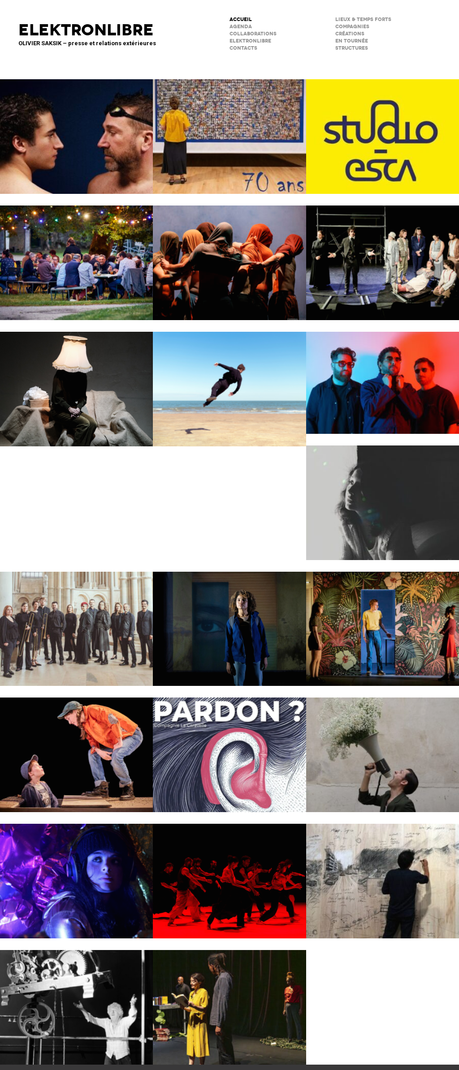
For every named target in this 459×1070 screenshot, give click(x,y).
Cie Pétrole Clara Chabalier (382, 497)
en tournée (351, 41)
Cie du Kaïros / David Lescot (76, 749)
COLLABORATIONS (253, 33)
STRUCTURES (351, 48)
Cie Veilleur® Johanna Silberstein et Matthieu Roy (382, 257)
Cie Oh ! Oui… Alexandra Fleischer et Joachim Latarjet (229, 623)
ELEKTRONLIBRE (250, 41)
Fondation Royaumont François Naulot (76, 623)
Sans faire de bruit (76, 383)
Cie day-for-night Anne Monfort (229, 1001)
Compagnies (352, 26)
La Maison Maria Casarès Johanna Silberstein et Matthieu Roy (76, 257)
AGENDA (241, 26)
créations (349, 33)
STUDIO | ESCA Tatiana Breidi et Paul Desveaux (382, 131)
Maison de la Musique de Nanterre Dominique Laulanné (382, 377)
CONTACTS (243, 48)
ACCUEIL (241, 19)
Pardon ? (229, 749)
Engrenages (76, 1001)
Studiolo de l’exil (382, 875)
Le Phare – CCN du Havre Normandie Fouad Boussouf (229, 257)
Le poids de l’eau (76, 131)
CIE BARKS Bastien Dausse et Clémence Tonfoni (229, 383)
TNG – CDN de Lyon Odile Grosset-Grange (382, 623)
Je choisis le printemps (382, 749)
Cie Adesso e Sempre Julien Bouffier (76, 875)
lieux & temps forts (363, 19)
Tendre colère (229, 875)
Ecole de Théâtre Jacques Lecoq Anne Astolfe (229, 131)
